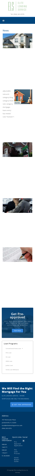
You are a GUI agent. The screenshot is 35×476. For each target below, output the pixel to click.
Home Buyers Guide (16, 459)
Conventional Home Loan (13, 348)
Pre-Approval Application (18, 444)
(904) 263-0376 (7, 428)
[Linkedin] (23, 441)
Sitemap (17, 472)
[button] (3, 20)
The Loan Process (17, 451)
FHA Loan (8, 353)
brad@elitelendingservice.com (12, 425)
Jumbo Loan (9, 365)
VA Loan (8, 357)
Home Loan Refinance (12, 369)
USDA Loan (9, 361)
